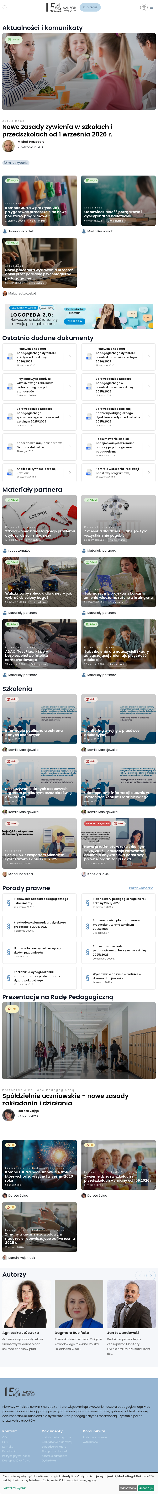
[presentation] (140, 1275)
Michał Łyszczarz (31, 142)
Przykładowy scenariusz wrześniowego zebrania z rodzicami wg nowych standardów (35, 385)
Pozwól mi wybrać (15, 1488)
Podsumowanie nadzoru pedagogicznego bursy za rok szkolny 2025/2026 (119, 950)
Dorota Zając (28, 1111)
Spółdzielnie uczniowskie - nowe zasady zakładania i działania (65, 1100)
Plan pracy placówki (55, 1451)
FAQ (5, 1442)
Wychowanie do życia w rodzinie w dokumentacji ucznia (117, 976)
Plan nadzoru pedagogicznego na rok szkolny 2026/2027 (119, 901)
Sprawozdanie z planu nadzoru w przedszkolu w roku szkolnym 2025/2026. (116, 924)
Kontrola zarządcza (54, 1456)
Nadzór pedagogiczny (56, 1437)
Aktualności (14, 121)
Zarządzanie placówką (56, 1442)
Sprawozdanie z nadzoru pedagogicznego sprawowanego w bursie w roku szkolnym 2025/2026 (39, 415)
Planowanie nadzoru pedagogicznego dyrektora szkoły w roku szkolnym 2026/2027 (36, 355)
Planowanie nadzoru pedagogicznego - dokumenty (41, 901)
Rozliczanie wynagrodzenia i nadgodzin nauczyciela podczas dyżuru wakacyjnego (37, 976)
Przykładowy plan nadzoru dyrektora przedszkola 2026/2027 (40, 925)
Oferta (6, 1437)
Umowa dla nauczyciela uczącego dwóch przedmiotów (38, 950)
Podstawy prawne (95, 1437)
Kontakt (7, 1447)
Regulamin (9, 1451)
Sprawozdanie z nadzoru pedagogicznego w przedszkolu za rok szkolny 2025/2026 (115, 385)
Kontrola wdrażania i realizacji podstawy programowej (117, 471)
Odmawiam (128, 1488)
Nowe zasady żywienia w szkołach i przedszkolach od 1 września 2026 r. (57, 130)
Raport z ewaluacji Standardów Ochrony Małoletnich (39, 445)
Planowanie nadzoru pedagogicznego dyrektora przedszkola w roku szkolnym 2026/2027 (116, 355)
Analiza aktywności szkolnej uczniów (36, 471)
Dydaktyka (49, 1460)
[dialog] (79, 1483)
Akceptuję (146, 1488)
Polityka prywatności (16, 1456)
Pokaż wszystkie (141, 888)
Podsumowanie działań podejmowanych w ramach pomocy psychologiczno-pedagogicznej (115, 445)
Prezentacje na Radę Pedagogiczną (38, 1090)
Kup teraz (90, 7)
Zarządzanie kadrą (54, 1447)
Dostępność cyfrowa (16, 1460)
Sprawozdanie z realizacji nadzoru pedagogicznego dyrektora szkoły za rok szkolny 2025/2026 (118, 415)
